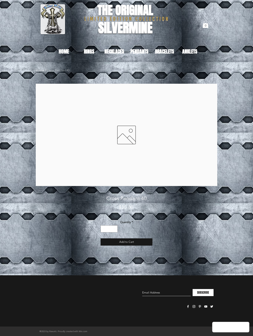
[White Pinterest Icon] (200, 306)
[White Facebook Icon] (188, 306)
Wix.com (83, 331)
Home (40, 70)
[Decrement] (103, 229)
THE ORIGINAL (125, 10)
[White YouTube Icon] (206, 306)
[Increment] (114, 229)
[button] (205, 24)
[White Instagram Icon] (194, 306)
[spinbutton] (109, 229)
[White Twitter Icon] (212, 306)
